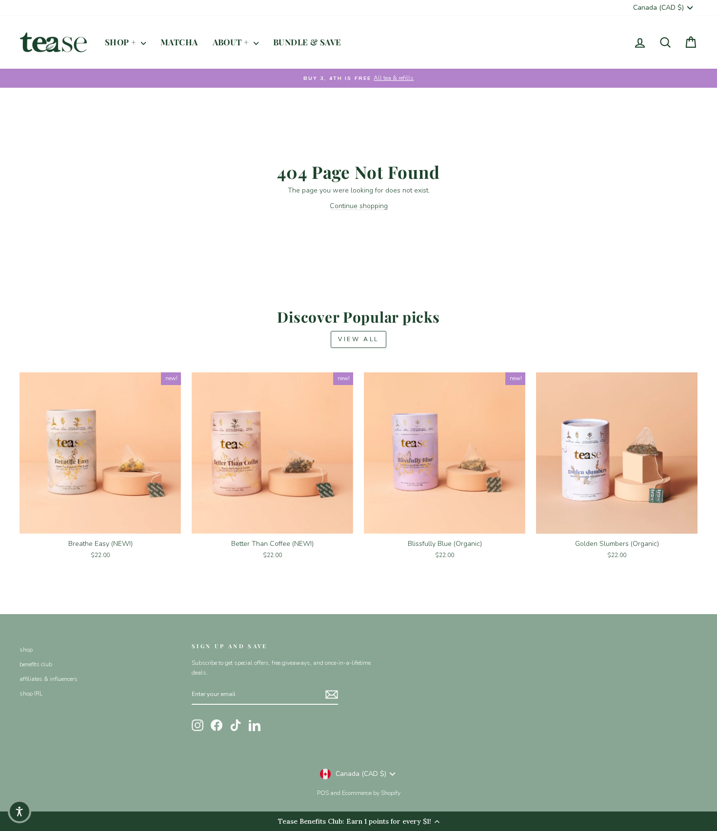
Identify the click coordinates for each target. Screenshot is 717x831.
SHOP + (122, 42)
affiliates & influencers (49, 679)
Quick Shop (100, 522)
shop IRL (31, 693)
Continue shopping (359, 206)
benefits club (36, 664)
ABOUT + (232, 42)
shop (26, 650)
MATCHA (179, 42)
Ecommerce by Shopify (371, 793)
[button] (19, 811)
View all (358, 339)
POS (323, 793)
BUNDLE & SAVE (307, 42)
